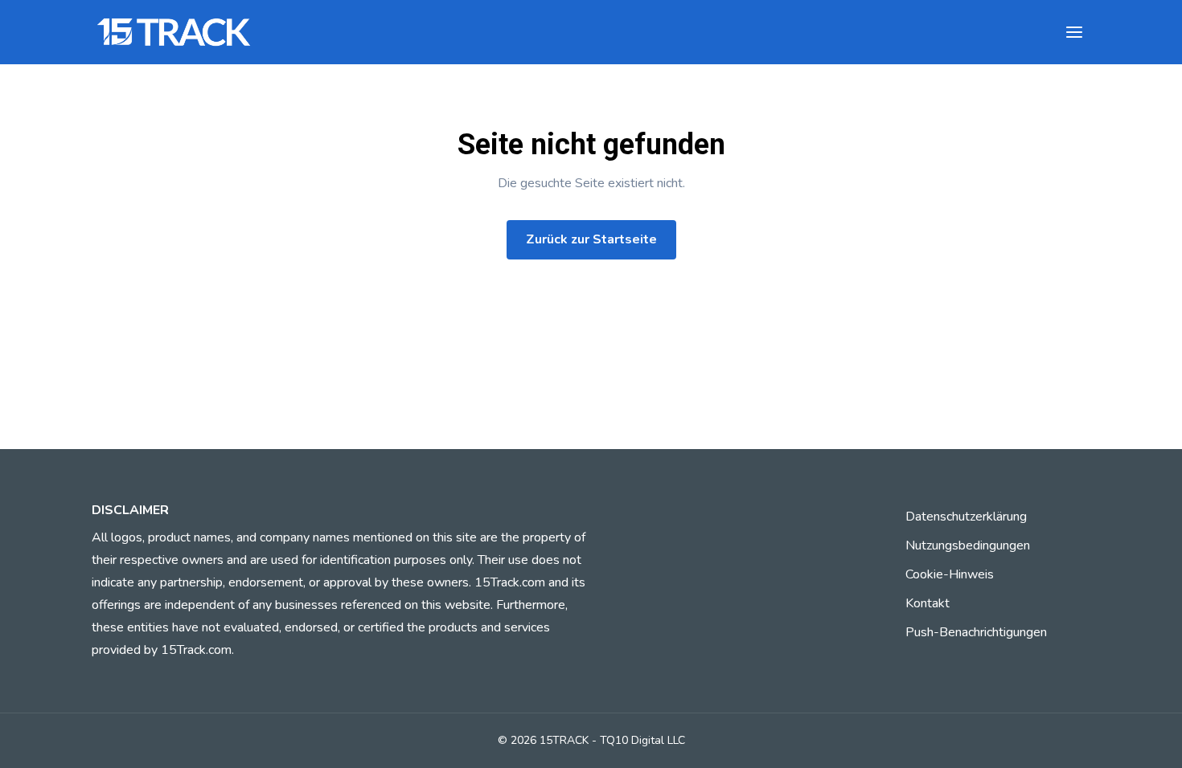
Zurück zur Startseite (591, 239)
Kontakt (927, 603)
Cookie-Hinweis (949, 574)
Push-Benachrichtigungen (976, 632)
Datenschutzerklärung (966, 516)
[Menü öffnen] (1074, 32)
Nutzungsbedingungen (967, 545)
